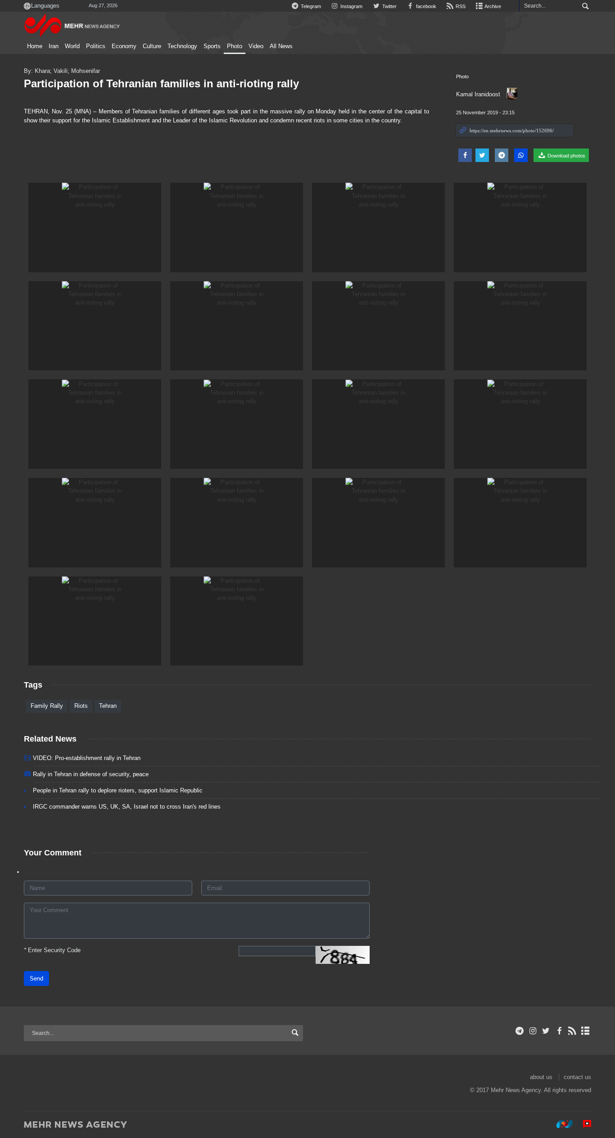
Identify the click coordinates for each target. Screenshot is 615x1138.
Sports (212, 46)
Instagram (350, 6)
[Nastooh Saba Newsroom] (560, 1124)
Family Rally (47, 705)
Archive (492, 6)
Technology (182, 46)
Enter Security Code (52, 950)
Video (256, 46)
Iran (54, 46)
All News (281, 46)
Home (34, 46)
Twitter (388, 6)
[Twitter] (546, 1030)
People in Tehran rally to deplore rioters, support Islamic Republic (118, 790)
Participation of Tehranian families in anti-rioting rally (161, 83)
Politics (95, 46)
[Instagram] (532, 1030)
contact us (577, 1077)
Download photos (565, 155)
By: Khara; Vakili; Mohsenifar (62, 70)
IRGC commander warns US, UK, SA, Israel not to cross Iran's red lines (127, 806)
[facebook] (559, 1030)
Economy (124, 46)
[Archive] (585, 1030)
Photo (234, 46)
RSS (460, 6)
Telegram (310, 6)
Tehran (108, 705)
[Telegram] (519, 1030)
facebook (425, 6)
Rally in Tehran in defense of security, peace (91, 774)
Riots (81, 705)
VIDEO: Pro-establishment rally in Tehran (86, 758)
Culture (152, 46)
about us (541, 1077)
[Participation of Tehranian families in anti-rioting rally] (94, 227)
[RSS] (572, 1030)
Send (36, 978)
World (72, 46)
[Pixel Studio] (582, 1124)
